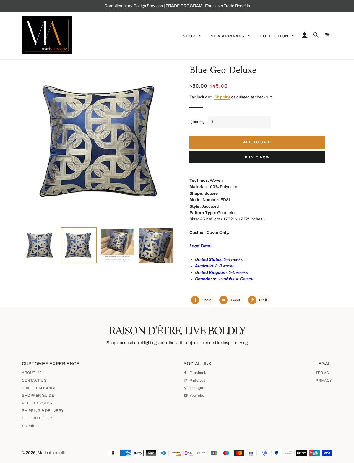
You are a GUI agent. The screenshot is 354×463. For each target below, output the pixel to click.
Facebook (197, 373)
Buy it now (257, 157)
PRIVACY (324, 381)
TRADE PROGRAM (39, 388)
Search (28, 426)
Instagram (197, 388)
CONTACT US (34, 381)
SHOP (189, 36)
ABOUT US (32, 373)
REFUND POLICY (37, 403)
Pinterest (196, 381)
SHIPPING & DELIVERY (43, 411)
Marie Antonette (52, 453)
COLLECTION (274, 36)
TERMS (322, 373)
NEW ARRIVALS (227, 36)
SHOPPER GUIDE (38, 395)
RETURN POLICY (37, 418)
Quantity (197, 122)
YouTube (196, 395)
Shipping (222, 97)
